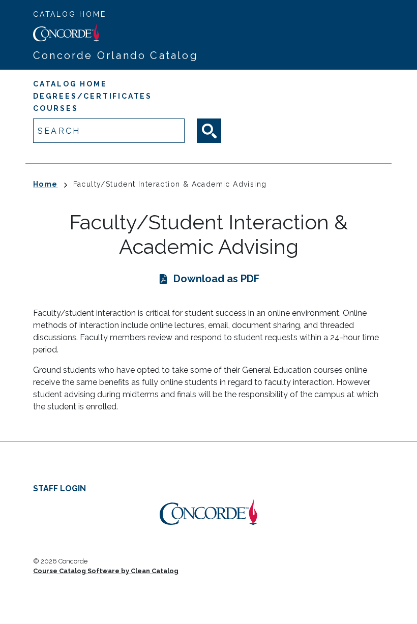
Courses (55, 108)
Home (45, 184)
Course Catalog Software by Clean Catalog (105, 571)
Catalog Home (69, 14)
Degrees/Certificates (92, 96)
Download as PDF (216, 279)
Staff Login (59, 488)
